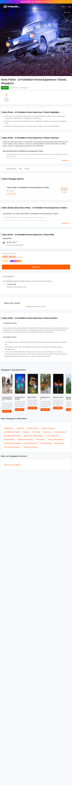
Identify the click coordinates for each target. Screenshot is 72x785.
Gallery (68, 12)
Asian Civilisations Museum (12, 447)
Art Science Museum (60, 432)
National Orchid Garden (30, 447)
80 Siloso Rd (11, 242)
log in (32, 306)
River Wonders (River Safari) (12, 435)
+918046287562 (11, 284)
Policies (27, 168)
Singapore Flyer (8, 428)
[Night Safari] (33, 384)
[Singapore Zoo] (45, 384)
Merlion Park (20, 428)
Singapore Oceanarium (48, 428)
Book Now (36, 267)
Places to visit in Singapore (12, 465)
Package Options (11, 168)
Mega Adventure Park (30, 443)
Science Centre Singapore (55, 439)
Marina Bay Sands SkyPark (12, 432)
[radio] (36, 189)
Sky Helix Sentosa (9, 439)
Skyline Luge (47, 432)
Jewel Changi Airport (52, 435)
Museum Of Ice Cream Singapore (33, 435)
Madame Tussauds (32, 428)
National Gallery (59, 443)
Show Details (11, 194)
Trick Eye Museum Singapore (12, 443)
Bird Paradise (36, 432)
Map (20, 168)
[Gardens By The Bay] (20, 384)
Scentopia (26, 432)
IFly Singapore (40, 439)
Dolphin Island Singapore (25, 439)
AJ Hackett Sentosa (45, 443)
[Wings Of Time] (58, 384)
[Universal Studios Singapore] (7, 384)
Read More (65, 160)
